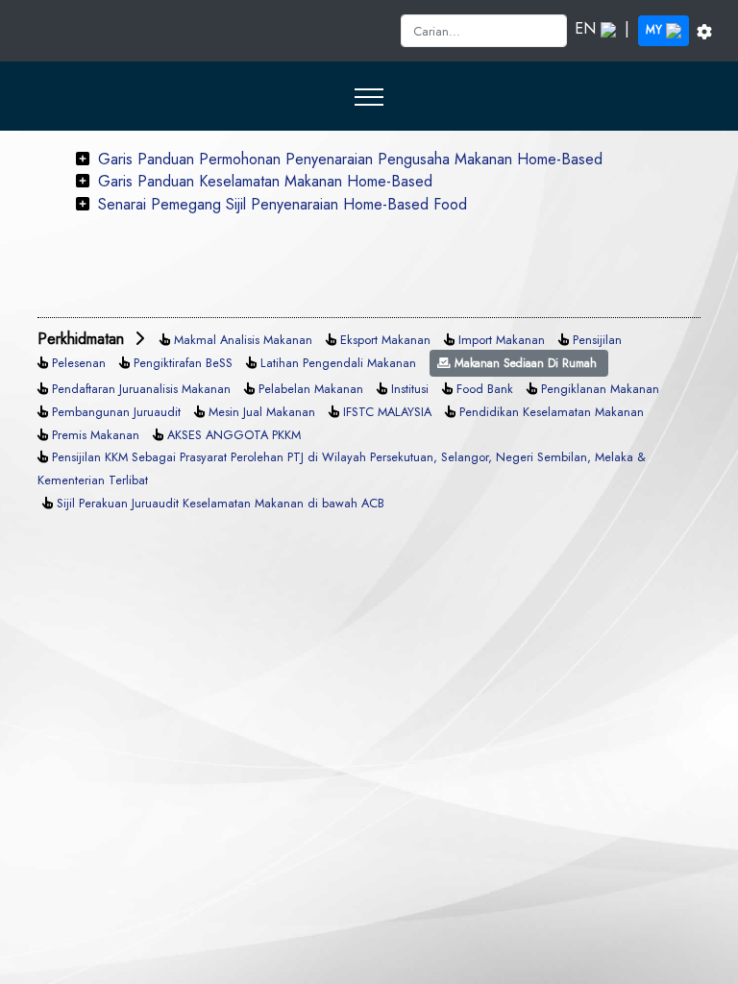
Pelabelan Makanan (310, 389)
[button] (369, 96)
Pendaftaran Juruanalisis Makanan (141, 389)
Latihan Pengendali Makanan (338, 363)
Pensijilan (597, 340)
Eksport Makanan (385, 340)
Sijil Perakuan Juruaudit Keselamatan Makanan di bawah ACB (220, 503)
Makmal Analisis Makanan (243, 340)
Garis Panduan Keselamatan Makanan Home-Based (265, 181)
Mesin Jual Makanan (262, 412)
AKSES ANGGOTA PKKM (234, 435)
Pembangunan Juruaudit (116, 412)
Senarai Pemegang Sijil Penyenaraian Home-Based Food (282, 204)
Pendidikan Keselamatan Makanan (551, 412)
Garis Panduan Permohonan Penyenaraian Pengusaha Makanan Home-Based (350, 159)
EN (588, 28)
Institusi (410, 389)
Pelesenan (79, 363)
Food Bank (484, 389)
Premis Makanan (95, 435)
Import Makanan (501, 340)
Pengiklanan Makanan (600, 389)
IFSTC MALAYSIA (387, 412)
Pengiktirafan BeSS (183, 363)
